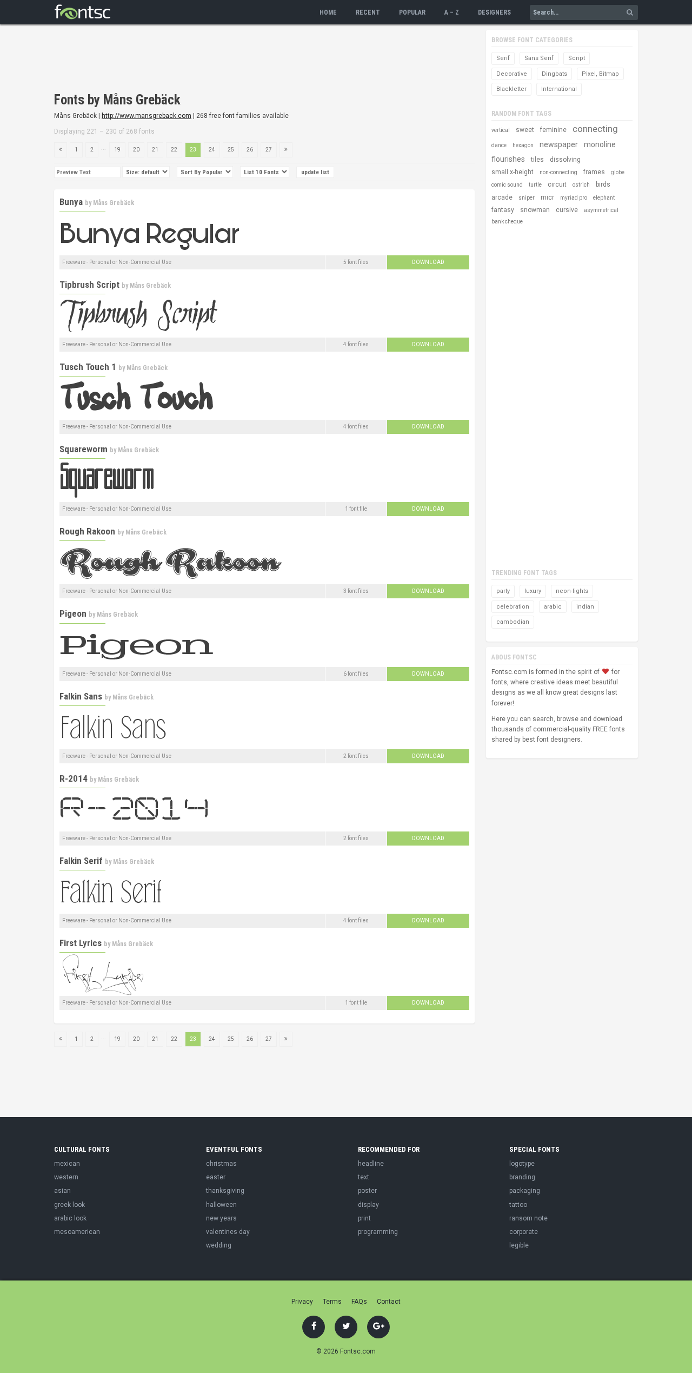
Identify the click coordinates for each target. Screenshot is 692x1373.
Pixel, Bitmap (600, 73)
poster (367, 1190)
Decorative (511, 73)
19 (117, 150)
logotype (522, 1163)
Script (576, 58)
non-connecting (558, 172)
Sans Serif (539, 58)
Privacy (302, 1301)
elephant (604, 198)
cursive (567, 210)
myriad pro (573, 198)
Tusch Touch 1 (87, 366)
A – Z (451, 12)
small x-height (512, 172)
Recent (368, 12)
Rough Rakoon (87, 531)
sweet (525, 130)
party (503, 591)
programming (378, 1232)
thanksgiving (225, 1190)
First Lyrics (80, 943)
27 (268, 150)
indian (585, 606)
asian (62, 1190)
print (364, 1218)
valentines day (228, 1232)
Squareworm (83, 449)
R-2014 (73, 778)
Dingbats (554, 73)
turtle (535, 185)
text (363, 1177)
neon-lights (572, 591)
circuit (557, 184)
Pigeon (72, 613)
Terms (332, 1301)
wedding (218, 1245)
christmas (221, 1163)
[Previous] (60, 149)
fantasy (502, 210)
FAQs (359, 1301)
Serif (503, 58)
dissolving (565, 159)
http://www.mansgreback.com (146, 116)
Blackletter (511, 89)
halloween (221, 1205)
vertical (500, 130)
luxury (532, 591)
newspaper (559, 144)
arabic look (70, 1218)
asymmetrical (601, 210)
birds (603, 184)
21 (155, 150)
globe (617, 172)
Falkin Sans (80, 696)
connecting (595, 128)
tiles (537, 159)
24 (212, 150)
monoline (600, 144)
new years (221, 1218)
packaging (524, 1190)
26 (250, 150)
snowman (535, 210)
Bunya (71, 201)
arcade (502, 197)
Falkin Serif (81, 860)
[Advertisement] (251, 59)
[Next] (286, 149)
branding (522, 1177)
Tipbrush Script (89, 284)
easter (215, 1177)
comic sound (507, 185)
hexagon (523, 145)
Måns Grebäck (113, 203)
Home (328, 12)
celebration (512, 606)
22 (174, 150)
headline (371, 1163)
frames (594, 172)
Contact (389, 1301)
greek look (69, 1205)
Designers (494, 12)
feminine (553, 130)
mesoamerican (77, 1232)
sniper (526, 198)
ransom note (528, 1218)
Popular (412, 12)
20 (136, 150)
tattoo (518, 1205)
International (559, 89)
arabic (553, 606)
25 (231, 150)
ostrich (581, 185)
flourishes (508, 159)
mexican (67, 1163)
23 (193, 150)
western (66, 1177)
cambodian (512, 621)
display (368, 1205)
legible (519, 1245)
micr (547, 197)
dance (499, 145)
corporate (523, 1232)
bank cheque (507, 222)
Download (428, 262)
